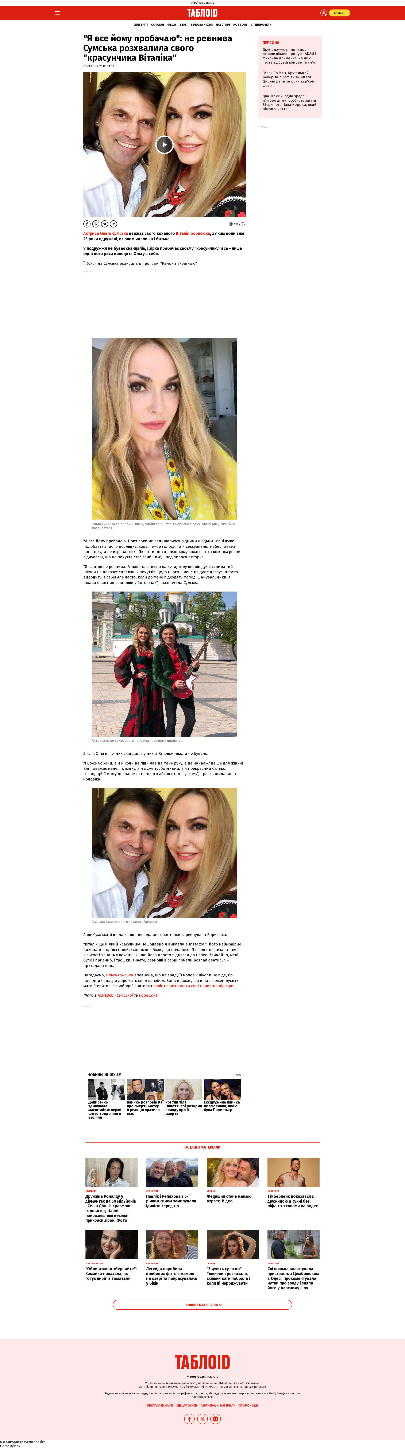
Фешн (171, 25)
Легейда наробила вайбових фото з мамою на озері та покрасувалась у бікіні (171, 1276)
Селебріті (141, 25)
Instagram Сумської (114, 995)
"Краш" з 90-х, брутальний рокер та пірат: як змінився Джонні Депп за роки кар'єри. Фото (289, 79)
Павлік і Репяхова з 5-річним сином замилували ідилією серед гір (171, 1201)
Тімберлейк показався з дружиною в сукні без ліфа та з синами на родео (293, 1201)
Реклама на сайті (160, 1405)
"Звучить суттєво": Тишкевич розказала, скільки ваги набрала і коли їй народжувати (228, 1276)
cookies (40, 1442)
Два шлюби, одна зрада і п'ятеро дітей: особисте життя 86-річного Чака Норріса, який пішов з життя (289, 102)
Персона (271, 42)
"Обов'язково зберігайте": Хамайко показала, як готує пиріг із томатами (111, 1273)
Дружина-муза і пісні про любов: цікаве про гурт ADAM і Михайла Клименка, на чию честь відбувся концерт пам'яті (290, 56)
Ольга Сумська (119, 975)
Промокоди (248, 1405)
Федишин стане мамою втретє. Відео (229, 1199)
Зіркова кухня (202, 25)
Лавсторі (223, 25)
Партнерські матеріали (217, 1405)
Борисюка (148, 995)
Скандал (157, 25)
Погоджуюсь (10, 1446)
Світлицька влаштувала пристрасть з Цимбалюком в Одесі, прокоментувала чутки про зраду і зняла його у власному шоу (293, 1278)
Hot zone (240, 25)
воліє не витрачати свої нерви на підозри (193, 985)
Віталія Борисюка (193, 233)
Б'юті (183, 25)
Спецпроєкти (261, 25)
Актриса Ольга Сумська (105, 233)
